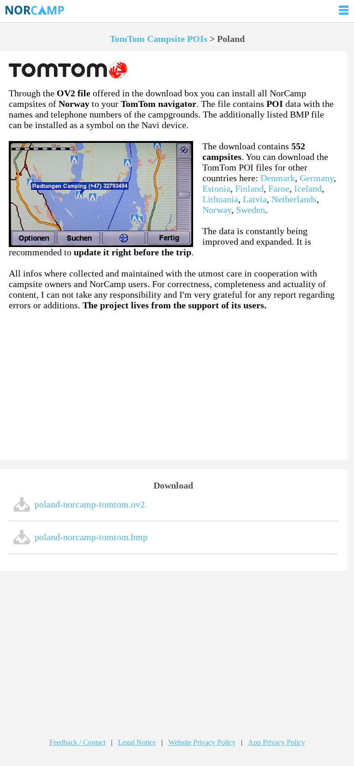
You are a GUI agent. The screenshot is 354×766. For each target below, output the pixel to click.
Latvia (255, 199)
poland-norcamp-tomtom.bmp (91, 537)
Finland (249, 188)
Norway (216, 210)
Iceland (308, 188)
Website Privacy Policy (202, 742)
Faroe (278, 188)
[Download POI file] (21, 510)
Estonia (216, 188)
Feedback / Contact (77, 742)
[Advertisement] (173, 385)
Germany (317, 178)
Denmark (277, 178)
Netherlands (294, 199)
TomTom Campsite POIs (158, 39)
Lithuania (220, 199)
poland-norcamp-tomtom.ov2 (90, 504)
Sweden (250, 210)
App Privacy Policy (276, 742)
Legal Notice (137, 742)
